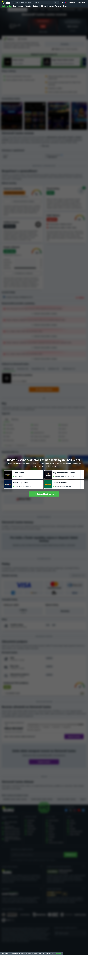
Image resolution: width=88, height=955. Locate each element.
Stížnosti (36, 6)
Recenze (50, 6)
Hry (14, 6)
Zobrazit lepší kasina (45, 494)
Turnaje (58, 6)
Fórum (43, 6)
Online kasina (7, 6)
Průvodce (28, 6)
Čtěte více (50, 953)
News (65, 6)
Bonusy (20, 6)
